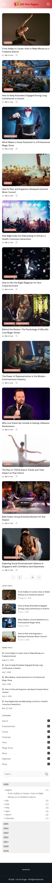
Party (4, 764)
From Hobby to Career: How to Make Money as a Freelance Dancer (25, 50)
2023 (5, 832)
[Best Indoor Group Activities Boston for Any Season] (26, 497)
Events (8, 89)
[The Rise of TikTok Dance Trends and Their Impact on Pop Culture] (26, 450)
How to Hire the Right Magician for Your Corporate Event (21, 284)
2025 (5, 823)
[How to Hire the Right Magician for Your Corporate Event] (26, 263)
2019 (5, 851)
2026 (5, 784)
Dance (8, 43)
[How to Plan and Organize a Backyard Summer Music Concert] (26, 170)
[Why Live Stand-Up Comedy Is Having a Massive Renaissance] (26, 404)
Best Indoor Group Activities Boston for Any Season (23, 518)
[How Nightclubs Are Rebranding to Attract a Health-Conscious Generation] (26, 216)
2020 (5, 846)
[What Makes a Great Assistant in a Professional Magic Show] (26, 123)
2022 (5, 837)
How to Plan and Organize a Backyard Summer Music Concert (25, 190)
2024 (5, 828)
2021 (5, 842)
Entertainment (12, 370)
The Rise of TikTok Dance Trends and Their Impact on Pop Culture (23, 471)
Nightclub (10, 230)
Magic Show (10, 136)
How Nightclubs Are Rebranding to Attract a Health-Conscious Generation (24, 237)
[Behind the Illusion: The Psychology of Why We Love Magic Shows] (26, 310)
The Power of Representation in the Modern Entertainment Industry (23, 378)
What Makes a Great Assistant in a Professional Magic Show (26, 143)
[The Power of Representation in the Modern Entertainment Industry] (26, 357)
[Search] (48, 4)
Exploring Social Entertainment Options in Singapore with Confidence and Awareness (23, 565)
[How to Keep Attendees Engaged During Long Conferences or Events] (26, 76)
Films (4, 742)
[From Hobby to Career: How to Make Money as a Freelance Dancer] (26, 29)
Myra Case (9, 55)
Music (7, 183)
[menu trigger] (4, 4)
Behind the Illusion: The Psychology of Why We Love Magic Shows (25, 331)
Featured (9, 323)
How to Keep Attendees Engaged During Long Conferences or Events (24, 97)
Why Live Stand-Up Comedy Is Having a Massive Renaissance (25, 424)
